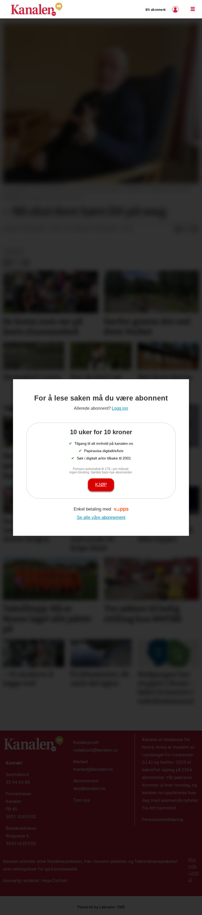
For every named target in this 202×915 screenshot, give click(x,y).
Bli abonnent (155, 10)
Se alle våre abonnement (101, 517)
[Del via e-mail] (195, 229)
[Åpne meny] (192, 9)
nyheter (14, 251)
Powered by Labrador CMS (101, 907)
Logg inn (176, 9)
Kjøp (101, 484)
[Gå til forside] (36, 9)
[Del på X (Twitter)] (186, 229)
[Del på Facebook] (178, 229)
